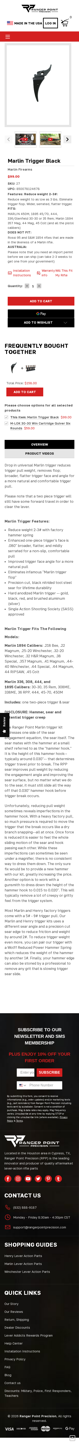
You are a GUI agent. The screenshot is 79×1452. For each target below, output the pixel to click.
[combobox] (22, 1085)
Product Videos (39, 453)
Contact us (12, 1383)
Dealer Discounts (17, 1327)
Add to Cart (25, 392)
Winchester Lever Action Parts (27, 1271)
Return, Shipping (16, 1319)
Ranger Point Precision (38, 1416)
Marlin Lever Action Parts (23, 1264)
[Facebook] (7, 1178)
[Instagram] (18, 1178)
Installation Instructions (22, 1351)
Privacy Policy (14, 1359)
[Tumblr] (58, 1178)
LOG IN (50, 23)
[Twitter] (38, 1178)
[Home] (39, 9)
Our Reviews (13, 1312)
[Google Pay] (41, 313)
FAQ (7, 1367)
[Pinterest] (48, 1178)
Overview (39, 444)
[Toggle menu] (8, 37)
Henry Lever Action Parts (23, 1256)
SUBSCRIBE (49, 1072)
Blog (7, 1375)
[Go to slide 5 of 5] (9, 139)
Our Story (11, 1304)
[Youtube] (28, 1178)
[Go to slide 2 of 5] (67, 139)
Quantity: (15, 286)
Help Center (13, 1343)
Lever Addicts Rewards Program (28, 1335)
